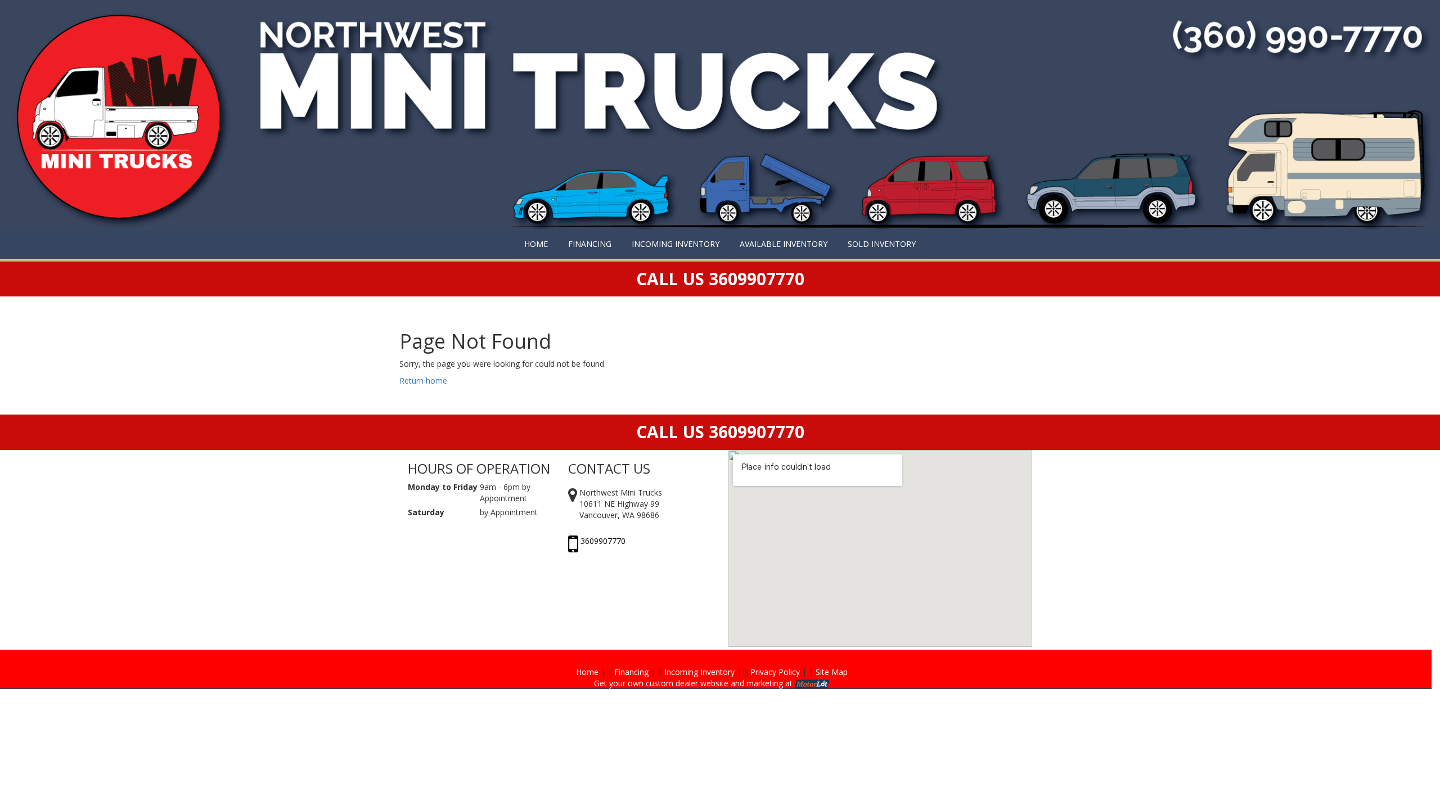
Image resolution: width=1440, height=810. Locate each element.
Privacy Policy (775, 672)
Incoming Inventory (699, 672)
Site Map (832, 672)
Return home (423, 380)
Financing (631, 672)
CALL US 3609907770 (720, 431)
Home (587, 672)
